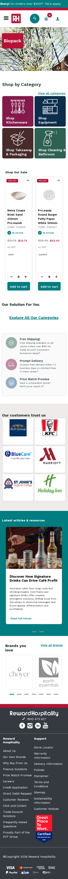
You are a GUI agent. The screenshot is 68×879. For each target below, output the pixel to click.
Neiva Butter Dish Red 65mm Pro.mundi (49, 215)
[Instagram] (30, 726)
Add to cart (18, 286)
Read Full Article (21, 618)
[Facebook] (22, 726)
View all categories (51, 93)
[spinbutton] (19, 277)
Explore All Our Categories (34, 317)
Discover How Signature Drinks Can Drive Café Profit (34, 578)
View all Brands (52, 645)
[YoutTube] (46, 726)
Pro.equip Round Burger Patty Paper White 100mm (17, 217)
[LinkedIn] (38, 726)
